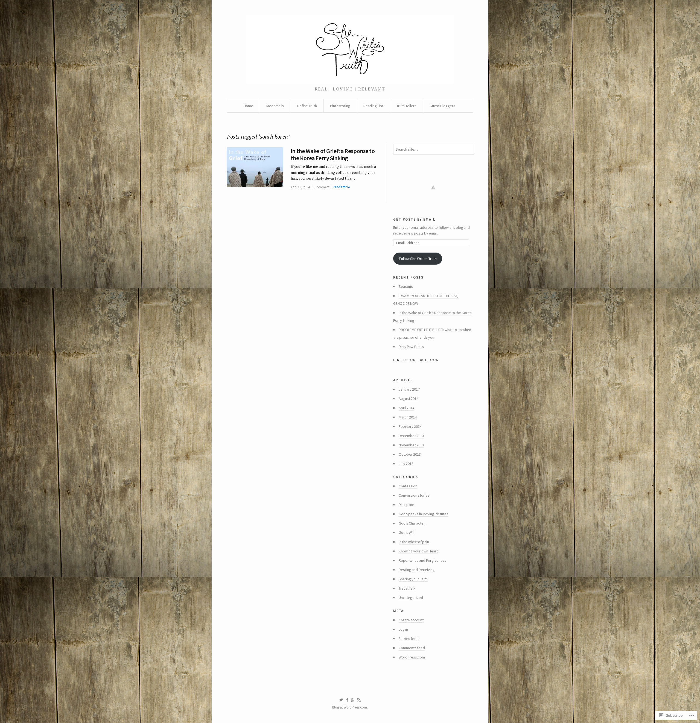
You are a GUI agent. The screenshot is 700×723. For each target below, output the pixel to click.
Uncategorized (411, 597)
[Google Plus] (352, 700)
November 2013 (411, 445)
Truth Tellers (406, 105)
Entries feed (409, 638)
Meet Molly (275, 105)
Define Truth (307, 105)
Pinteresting (340, 105)
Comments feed (412, 647)
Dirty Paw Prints (411, 346)
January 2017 (409, 389)
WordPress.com (412, 657)
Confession (408, 486)
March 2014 (408, 417)
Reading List (373, 105)
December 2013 (411, 435)
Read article (341, 187)
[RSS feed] (359, 700)
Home (248, 105)
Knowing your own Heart (418, 551)
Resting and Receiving (417, 569)
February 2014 (410, 426)
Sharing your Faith (413, 578)
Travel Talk (407, 588)
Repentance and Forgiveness (423, 560)
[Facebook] (347, 700)
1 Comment (320, 187)
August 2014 (408, 398)
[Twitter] (341, 700)
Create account (411, 619)
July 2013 (406, 463)
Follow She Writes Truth (418, 258)
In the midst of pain (414, 541)
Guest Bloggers (442, 105)
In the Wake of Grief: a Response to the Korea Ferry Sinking (333, 154)
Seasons (406, 286)
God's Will (406, 532)
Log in (403, 629)
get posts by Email (414, 219)
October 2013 (410, 454)
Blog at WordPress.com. (350, 707)
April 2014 (406, 407)
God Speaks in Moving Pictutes (423, 513)
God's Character (412, 523)
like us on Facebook (416, 359)
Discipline (406, 504)
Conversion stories (414, 495)
